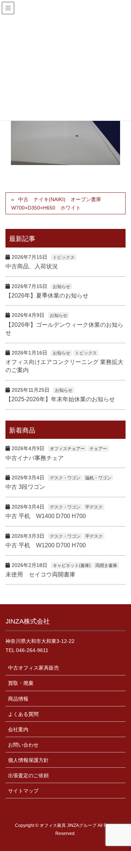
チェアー (98, 448)
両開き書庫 (106, 565)
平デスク (94, 507)
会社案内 (18, 729)
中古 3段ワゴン (25, 487)
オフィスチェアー (67, 448)
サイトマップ (23, 791)
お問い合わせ (23, 745)
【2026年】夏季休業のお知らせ (46, 295)
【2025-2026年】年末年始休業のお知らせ (60, 399)
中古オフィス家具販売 (33, 668)
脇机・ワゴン (98, 477)
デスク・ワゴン (65, 477)
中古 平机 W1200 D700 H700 (45, 545)
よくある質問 (23, 714)
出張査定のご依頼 (28, 775)
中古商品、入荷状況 (31, 266)
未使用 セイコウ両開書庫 (40, 574)
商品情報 (18, 699)
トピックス (64, 257)
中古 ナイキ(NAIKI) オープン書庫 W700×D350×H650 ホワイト (58, 203)
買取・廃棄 (20, 683)
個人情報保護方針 (28, 760)
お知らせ (61, 286)
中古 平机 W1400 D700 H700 (45, 516)
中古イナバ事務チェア (34, 458)
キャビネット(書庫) (72, 565)
